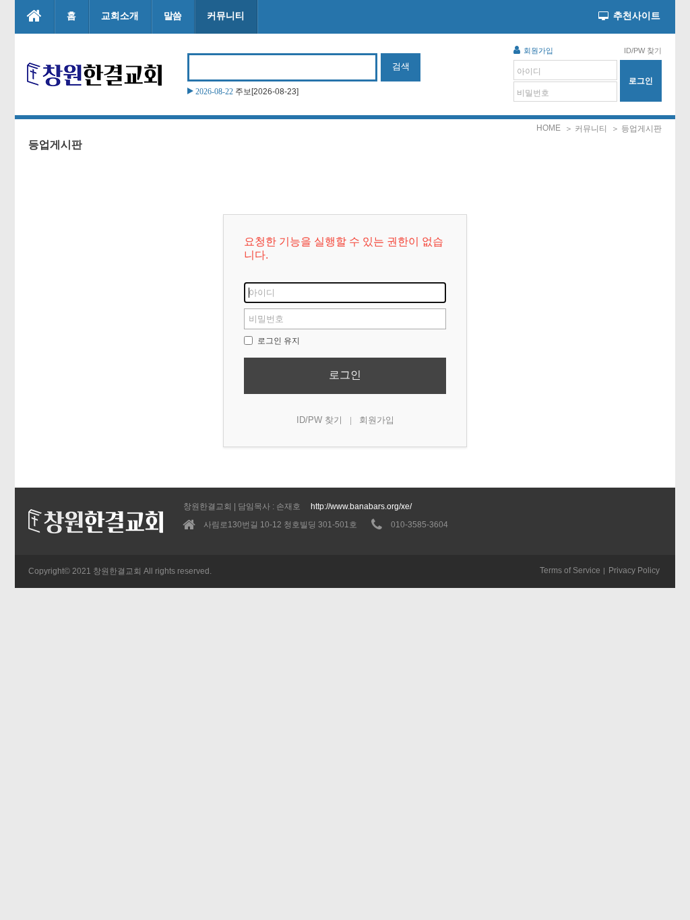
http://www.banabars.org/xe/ (361, 506)
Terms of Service (570, 570)
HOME (548, 128)
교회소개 (120, 15)
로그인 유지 (277, 341)
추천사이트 (636, 15)
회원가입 (538, 50)
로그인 (345, 375)
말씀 (173, 15)
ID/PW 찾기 (643, 50)
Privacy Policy (634, 570)
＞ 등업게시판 (636, 128)
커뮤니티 (226, 15)
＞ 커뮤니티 (586, 128)
